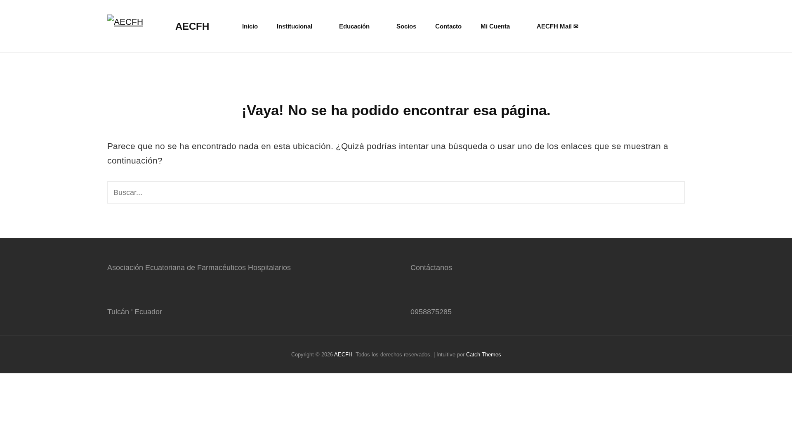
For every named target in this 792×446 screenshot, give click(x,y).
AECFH (192, 26)
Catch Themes (483, 354)
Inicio (250, 26)
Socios (406, 26)
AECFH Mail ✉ (558, 26)
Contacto (448, 26)
